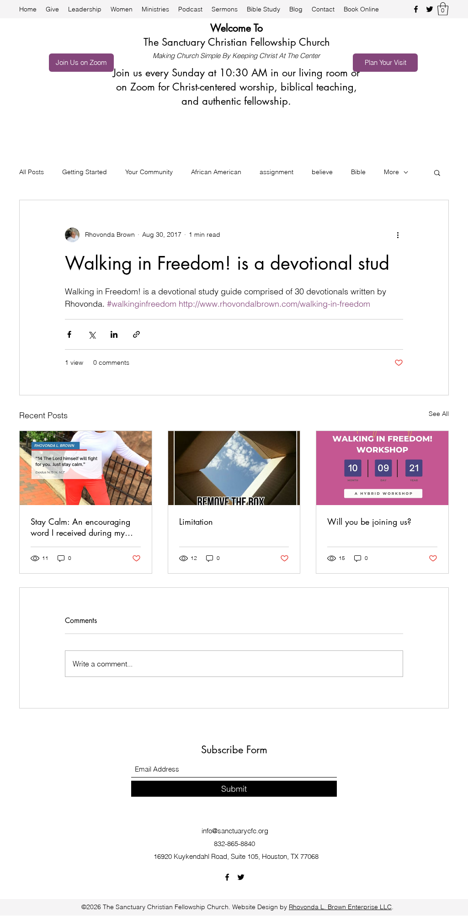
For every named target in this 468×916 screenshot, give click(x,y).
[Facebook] (415, 9)
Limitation (196, 521)
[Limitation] (234, 468)
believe (322, 172)
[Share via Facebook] (69, 334)
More (391, 172)
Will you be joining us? (369, 521)
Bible (358, 172)
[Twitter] (429, 9)
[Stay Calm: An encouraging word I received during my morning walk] (86, 468)
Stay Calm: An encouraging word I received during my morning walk (80, 527)
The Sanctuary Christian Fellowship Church (237, 42)
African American (216, 172)
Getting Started (84, 172)
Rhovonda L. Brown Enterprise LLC (340, 907)
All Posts (31, 172)
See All (439, 414)
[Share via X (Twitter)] (91, 334)
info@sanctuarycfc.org (235, 830)
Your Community (149, 172)
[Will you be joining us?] (382, 468)
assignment (276, 172)
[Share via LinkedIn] (114, 334)
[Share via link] (136, 334)
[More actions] (397, 234)
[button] (442, 9)
